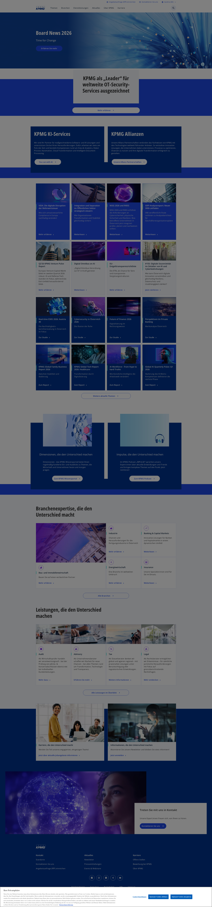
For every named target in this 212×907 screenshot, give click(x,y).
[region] (106, 897)
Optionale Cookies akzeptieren (181, 897)
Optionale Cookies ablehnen (158, 897)
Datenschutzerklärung (66, 905)
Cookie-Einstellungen (139, 897)
